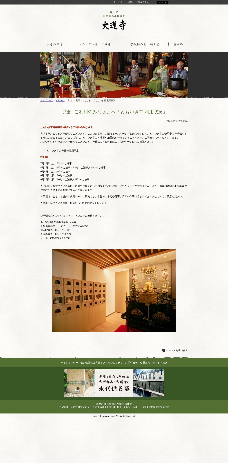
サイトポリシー (69, 362)
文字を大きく (142, 2)
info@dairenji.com (159, 407)
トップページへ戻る (123, 2)
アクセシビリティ (113, 362)
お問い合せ (131, 362)
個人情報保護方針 (90, 362)
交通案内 (145, 362)
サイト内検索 (159, 362)
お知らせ (60, 100)
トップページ (46, 100)
